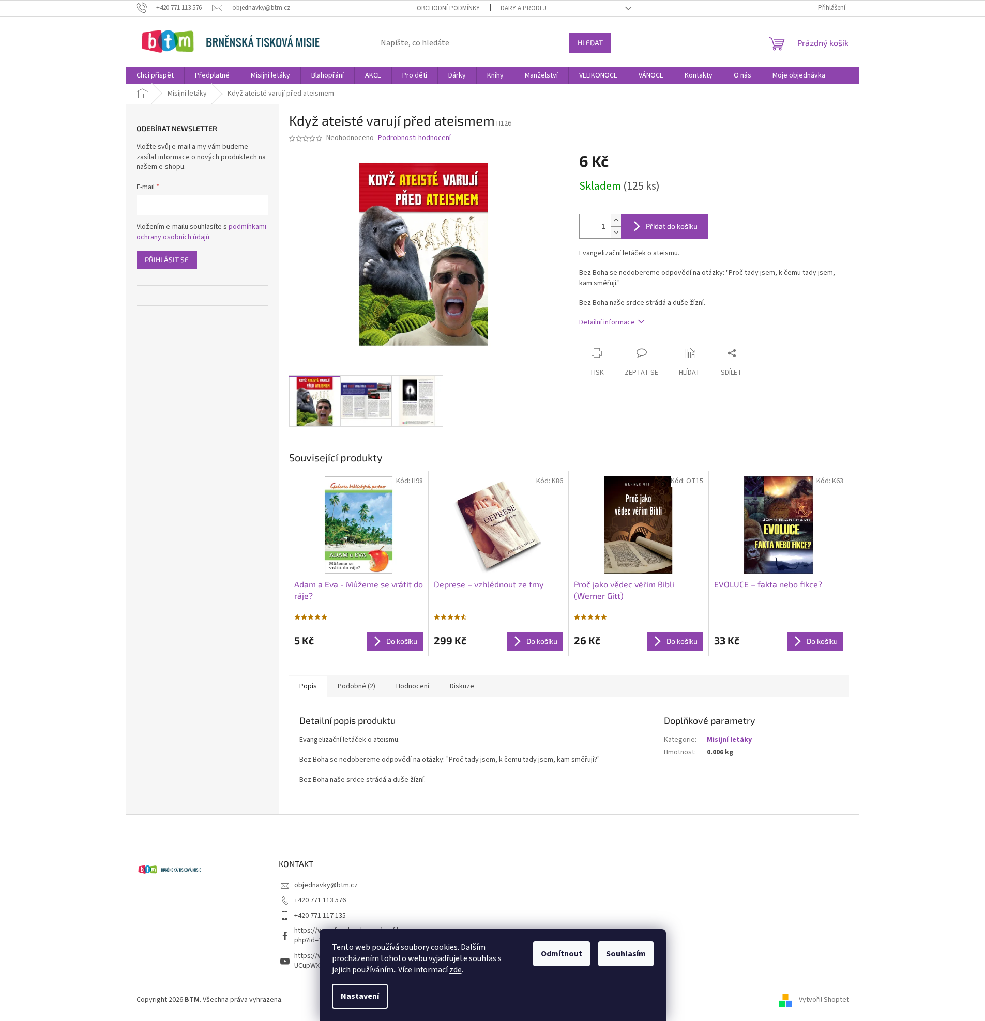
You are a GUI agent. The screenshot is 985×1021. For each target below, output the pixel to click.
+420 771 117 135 (320, 915)
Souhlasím (626, 954)
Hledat (590, 42)
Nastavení (360, 996)
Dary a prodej (524, 8)
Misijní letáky (729, 740)
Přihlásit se (167, 259)
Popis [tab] (308, 686)
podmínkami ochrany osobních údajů (201, 232)
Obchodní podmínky (448, 8)
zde (455, 970)
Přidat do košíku (672, 226)
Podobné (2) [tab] (356, 686)
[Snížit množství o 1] (616, 232)
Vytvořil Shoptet (824, 1000)
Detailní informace (607, 322)
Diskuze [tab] (462, 686)
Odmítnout (561, 954)
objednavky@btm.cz (326, 885)
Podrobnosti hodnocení (414, 138)
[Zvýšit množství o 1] (616, 220)
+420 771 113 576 (320, 900)
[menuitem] (155, 75)
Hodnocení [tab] (412, 686)
